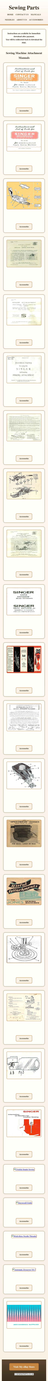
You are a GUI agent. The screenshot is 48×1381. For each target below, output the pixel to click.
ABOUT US (22, 19)
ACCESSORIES (36, 19)
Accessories (24, 110)
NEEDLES (9, 19)
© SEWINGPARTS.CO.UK (24, 1374)
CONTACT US (22, 14)
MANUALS (36, 14)
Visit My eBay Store (24, 1367)
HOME (10, 14)
